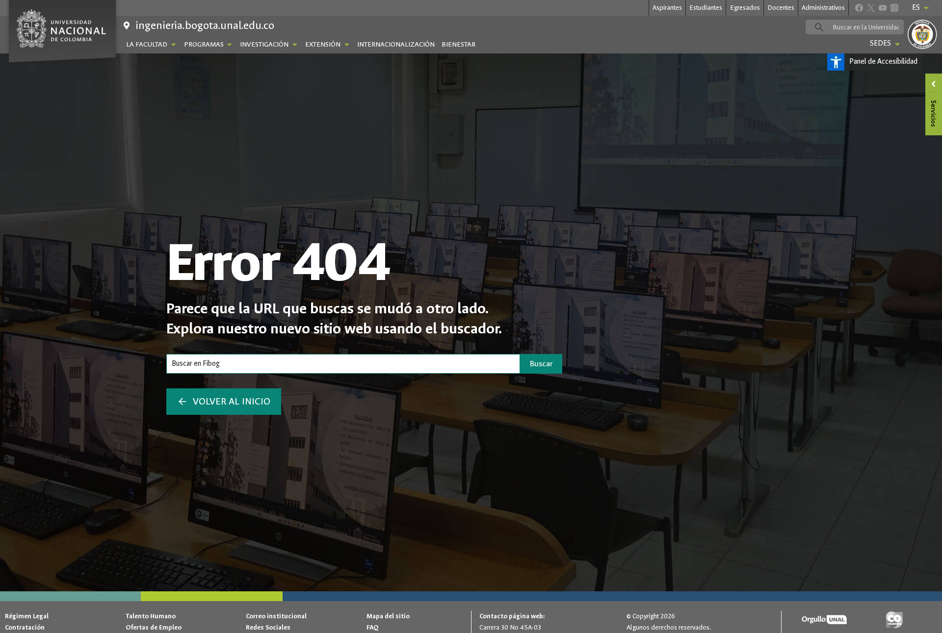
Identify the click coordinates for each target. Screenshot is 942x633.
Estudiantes (705, 7)
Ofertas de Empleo (154, 627)
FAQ (372, 627)
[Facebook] (859, 7)
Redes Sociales (268, 627)
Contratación (25, 627)
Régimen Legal (27, 616)
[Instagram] (894, 7)
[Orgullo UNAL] (824, 620)
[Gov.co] (894, 620)
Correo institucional (276, 616)
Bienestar (458, 44)
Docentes (780, 7)
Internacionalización (396, 44)
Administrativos (823, 7)
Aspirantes (667, 7)
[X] (870, 7)
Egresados (745, 7)
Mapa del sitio (388, 616)
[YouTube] (882, 7)
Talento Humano (151, 616)
